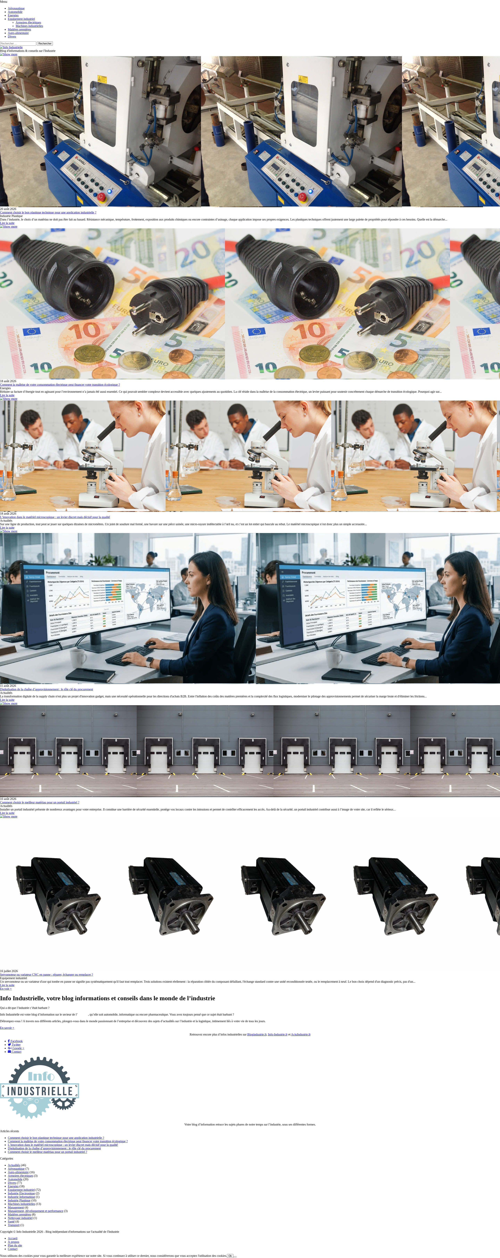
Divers (12, 1182)
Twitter (16, 1044)
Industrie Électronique (21, 1193)
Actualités (14, 1165)
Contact (16, 1051)
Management (16, 1207)
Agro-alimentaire (18, 1172)
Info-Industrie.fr (278, 1034)
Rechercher (44, 43)
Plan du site (15, 1245)
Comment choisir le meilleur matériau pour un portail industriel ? (39, 802)
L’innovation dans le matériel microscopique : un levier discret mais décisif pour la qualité (55, 517)
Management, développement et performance (35, 1211)
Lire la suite (7, 223)
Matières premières (19, 1214)
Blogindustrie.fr (256, 1034)
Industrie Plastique (19, 1200)
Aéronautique (16, 1168)
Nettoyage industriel (20, 1218)
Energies (13, 1186)
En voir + (6, 988)
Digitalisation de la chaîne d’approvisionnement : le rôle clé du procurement (46, 689)
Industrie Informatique (21, 1197)
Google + (18, 1048)
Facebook (16, 1041)
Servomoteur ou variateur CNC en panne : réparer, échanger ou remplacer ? (46, 974)
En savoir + (7, 1027)
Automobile (15, 1179)
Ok (230, 1255)
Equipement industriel (21, 1189)
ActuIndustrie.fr (301, 1034)
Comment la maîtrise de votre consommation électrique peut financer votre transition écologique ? (60, 384)
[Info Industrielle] (11, 47)
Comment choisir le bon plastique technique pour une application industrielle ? (48, 212)
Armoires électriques (20, 1175)
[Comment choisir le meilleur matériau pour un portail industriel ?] (8, 703)
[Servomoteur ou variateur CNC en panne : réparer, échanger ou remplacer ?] (8, 816)
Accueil (12, 1238)
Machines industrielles (21, 1204)
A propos (13, 1242)
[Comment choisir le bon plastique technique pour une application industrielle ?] (8, 54)
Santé (11, 1221)
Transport (14, 1225)
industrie (83, 1014)
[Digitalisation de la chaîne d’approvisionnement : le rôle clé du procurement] (8, 531)
